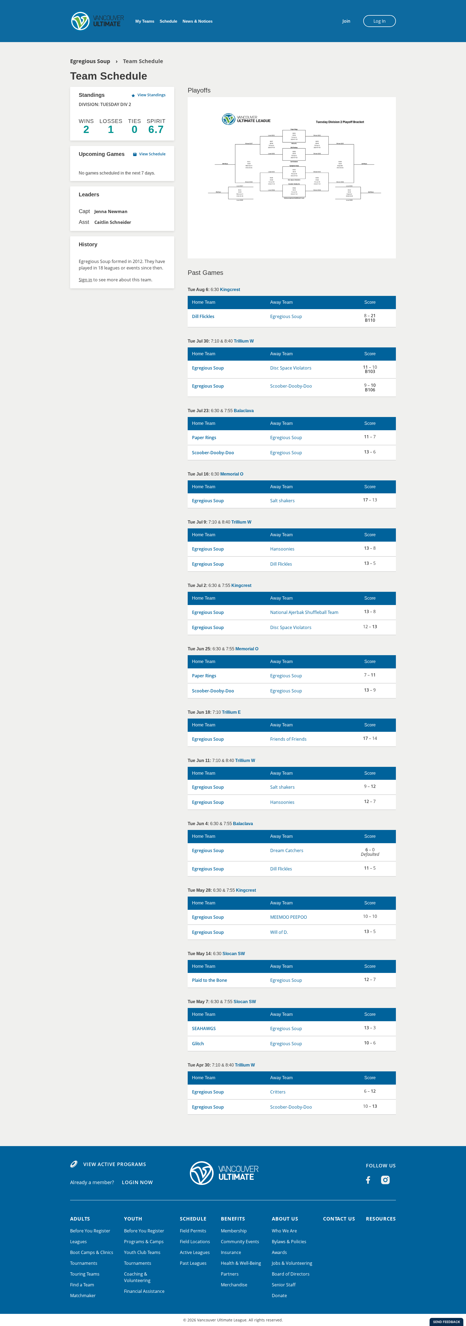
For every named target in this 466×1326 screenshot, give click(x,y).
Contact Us (339, 1218)
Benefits (233, 1218)
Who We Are (284, 1231)
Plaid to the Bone (209, 980)
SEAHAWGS (204, 1028)
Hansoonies (282, 549)
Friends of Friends (288, 739)
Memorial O (231, 474)
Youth (133, 1218)
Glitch (198, 1044)
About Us (285, 1218)
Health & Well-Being (241, 1263)
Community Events (240, 1242)
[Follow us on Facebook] (368, 1180)
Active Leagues (195, 1252)
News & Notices (198, 21)
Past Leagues (193, 1263)
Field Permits (193, 1231)
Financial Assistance (144, 1291)
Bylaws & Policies (289, 1242)
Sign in (85, 280)
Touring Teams (85, 1274)
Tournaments (83, 1263)
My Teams (144, 21)
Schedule (168, 21)
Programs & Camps (144, 1242)
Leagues (78, 1242)
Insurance (231, 1252)
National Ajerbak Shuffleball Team (304, 612)
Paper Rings (204, 437)
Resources (381, 1218)
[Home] (233, 1173)
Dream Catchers (286, 850)
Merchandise (234, 1285)
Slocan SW (233, 953)
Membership (234, 1231)
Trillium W (244, 341)
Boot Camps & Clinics (91, 1252)
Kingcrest (230, 289)
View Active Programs (114, 1164)
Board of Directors (291, 1274)
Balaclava (244, 410)
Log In (380, 21)
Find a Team (82, 1285)
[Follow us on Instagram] (385, 1179)
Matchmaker (83, 1295)
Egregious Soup (90, 61)
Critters (278, 1092)
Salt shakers (282, 501)
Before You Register (90, 1231)
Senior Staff (284, 1285)
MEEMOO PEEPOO (288, 917)
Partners (230, 1274)
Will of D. (279, 932)
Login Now (137, 1182)
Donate (279, 1295)
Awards (279, 1252)
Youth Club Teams (142, 1252)
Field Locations (195, 1242)
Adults (80, 1218)
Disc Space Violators (290, 368)
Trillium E (231, 712)
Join (346, 21)
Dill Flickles (203, 316)
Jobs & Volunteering (292, 1263)
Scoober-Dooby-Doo (291, 386)
